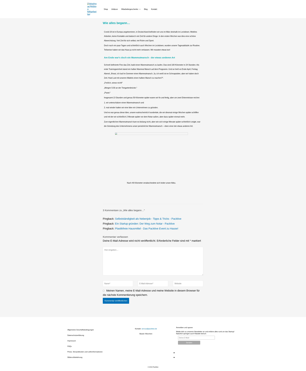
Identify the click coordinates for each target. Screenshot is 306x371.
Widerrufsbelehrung (74, 357)
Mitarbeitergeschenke (129, 9)
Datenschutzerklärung (75, 335)
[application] (139, 9)
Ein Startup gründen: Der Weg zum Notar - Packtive (145, 223)
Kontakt (154, 9)
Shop (106, 9)
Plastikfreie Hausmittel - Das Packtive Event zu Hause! (146, 228)
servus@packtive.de (149, 329)
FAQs (69, 346)
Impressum (71, 341)
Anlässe (114, 9)
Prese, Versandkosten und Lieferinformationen (85, 352)
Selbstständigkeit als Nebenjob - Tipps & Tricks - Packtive (148, 218)
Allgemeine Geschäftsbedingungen (80, 330)
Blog (146, 9)
